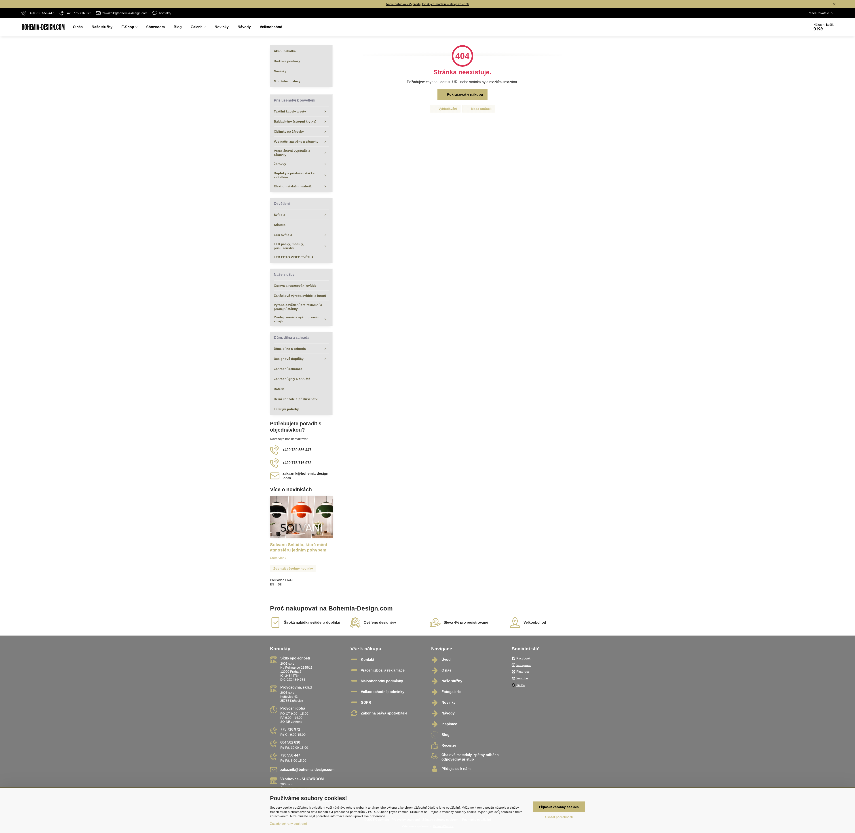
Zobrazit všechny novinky (293, 568)
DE (280, 584)
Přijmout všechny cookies (559, 807)
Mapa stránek (481, 108)
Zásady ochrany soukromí (288, 823)
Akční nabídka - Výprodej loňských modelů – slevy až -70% (427, 4)
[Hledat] (794, 27)
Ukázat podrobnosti (559, 817)
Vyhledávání (447, 108)
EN (272, 584)
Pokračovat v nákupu (464, 94)
